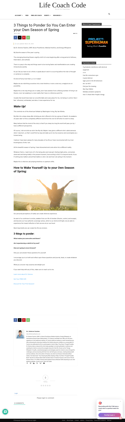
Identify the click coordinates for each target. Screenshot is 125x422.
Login (16, 393)
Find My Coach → (109, 415)
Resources (57, 15)
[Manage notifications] (120, 418)
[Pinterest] (24, 37)
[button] (109, 14)
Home (63, 420)
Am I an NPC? (87, 83)
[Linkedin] (34, 363)
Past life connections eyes (90, 75)
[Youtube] (44, 363)
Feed (26, 15)
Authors (82, 420)
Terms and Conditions (100, 420)
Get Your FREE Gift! (20, 279)
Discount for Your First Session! (24, 284)
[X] (20, 37)
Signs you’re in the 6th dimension (92, 81)
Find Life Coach (36, 15)
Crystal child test (88, 78)
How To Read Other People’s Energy (93, 94)
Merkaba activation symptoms (92, 92)
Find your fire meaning (89, 86)
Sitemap (109, 420)
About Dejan (70, 420)
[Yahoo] (41, 363)
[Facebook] (15, 37)
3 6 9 (84, 72)
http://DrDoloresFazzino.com (33, 334)
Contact (77, 420)
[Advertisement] (45, 300)
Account (18, 15)
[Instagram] (31, 363)
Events (46, 15)
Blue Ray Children (88, 89)
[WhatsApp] (28, 37)
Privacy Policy (89, 420)
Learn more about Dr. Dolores (23, 274)
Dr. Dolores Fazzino (33, 331)
